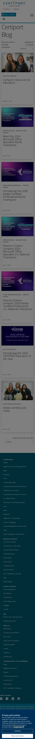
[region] (17, 724)
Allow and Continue (17, 736)
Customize (17, 731)
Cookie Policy (18, 727)
